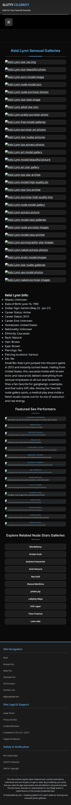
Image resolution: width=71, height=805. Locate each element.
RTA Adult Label (10, 755)
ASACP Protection (11, 762)
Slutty (15, 4)
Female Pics (8, 664)
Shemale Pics (9, 677)
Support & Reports (11, 739)
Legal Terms (9, 713)
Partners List (9, 690)
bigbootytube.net (11, 696)
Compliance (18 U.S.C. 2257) (16, 732)
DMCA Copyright (11, 768)
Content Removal (11, 726)
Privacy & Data (10, 719)
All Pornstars (9, 683)
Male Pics (7, 670)
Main (5, 657)
